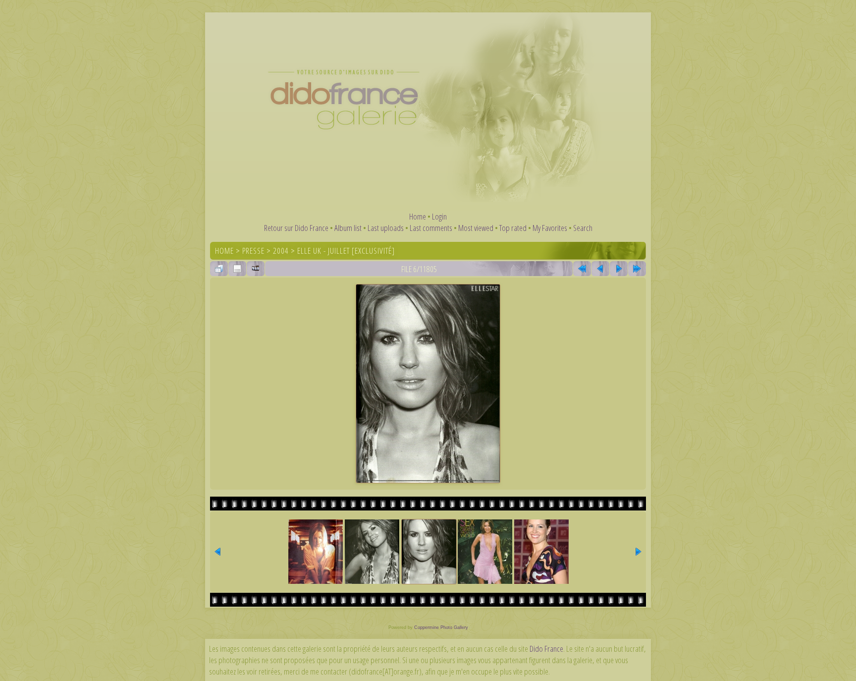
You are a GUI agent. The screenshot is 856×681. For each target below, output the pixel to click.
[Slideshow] (256, 268)
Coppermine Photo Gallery (441, 627)
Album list (348, 227)
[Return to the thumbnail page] (219, 268)
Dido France (546, 648)
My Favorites (550, 227)
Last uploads (386, 227)
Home (417, 216)
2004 (281, 250)
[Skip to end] (637, 268)
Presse (253, 250)
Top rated (513, 227)
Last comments (431, 227)
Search (582, 227)
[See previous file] (600, 268)
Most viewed (475, 227)
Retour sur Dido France (296, 227)
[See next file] (619, 268)
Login (439, 216)
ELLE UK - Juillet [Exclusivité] (346, 250)
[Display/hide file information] (237, 268)
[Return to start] (582, 268)
